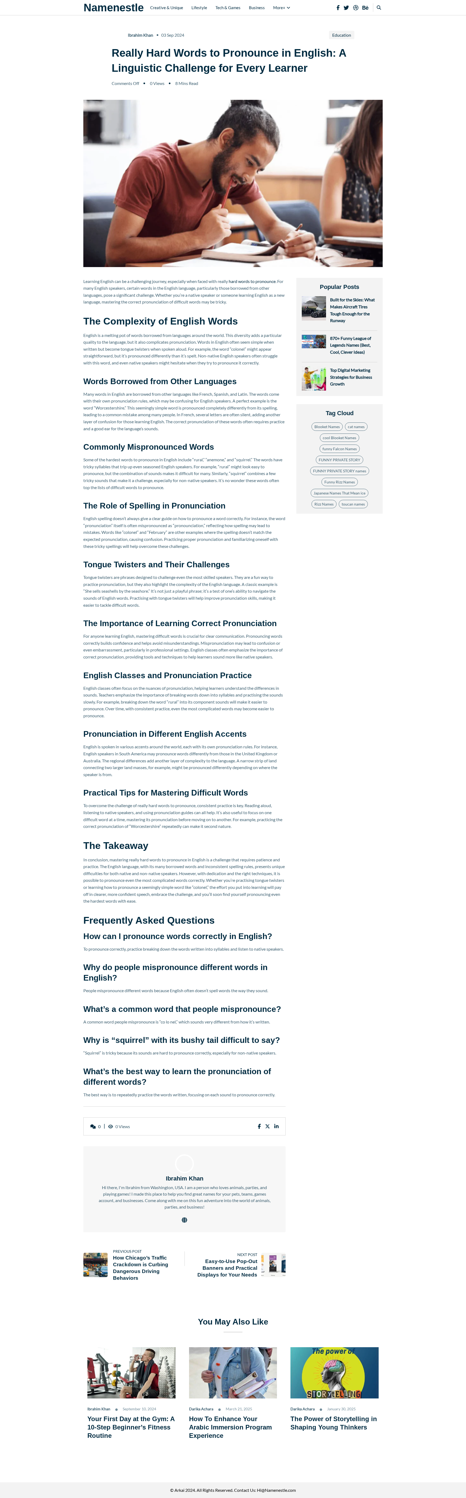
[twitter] (346, 7)
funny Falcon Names (340, 448)
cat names (356, 426)
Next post (247, 1254)
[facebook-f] (338, 8)
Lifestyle (199, 7)
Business (257, 7)
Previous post (127, 1251)
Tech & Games (228, 7)
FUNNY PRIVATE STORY (339, 460)
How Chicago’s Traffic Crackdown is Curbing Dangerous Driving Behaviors (140, 1268)
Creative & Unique (166, 7)
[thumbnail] (95, 1265)
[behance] (365, 7)
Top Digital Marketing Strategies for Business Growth (351, 376)
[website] (184, 1220)
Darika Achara (201, 1409)
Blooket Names (327, 426)
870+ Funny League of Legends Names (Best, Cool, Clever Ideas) (350, 345)
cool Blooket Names (339, 437)
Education (341, 34)
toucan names (353, 504)
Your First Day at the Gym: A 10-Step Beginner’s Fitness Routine (130, 1427)
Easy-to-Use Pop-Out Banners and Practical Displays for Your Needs (227, 1268)
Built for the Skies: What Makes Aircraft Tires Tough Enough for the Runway (352, 310)
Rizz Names (324, 504)
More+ (279, 7)
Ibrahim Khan (140, 34)
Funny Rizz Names (339, 482)
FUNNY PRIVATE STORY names (339, 471)
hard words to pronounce (252, 281)
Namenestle (114, 7)
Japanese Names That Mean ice (339, 493)
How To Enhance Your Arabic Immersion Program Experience (230, 1427)
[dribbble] (355, 7)
